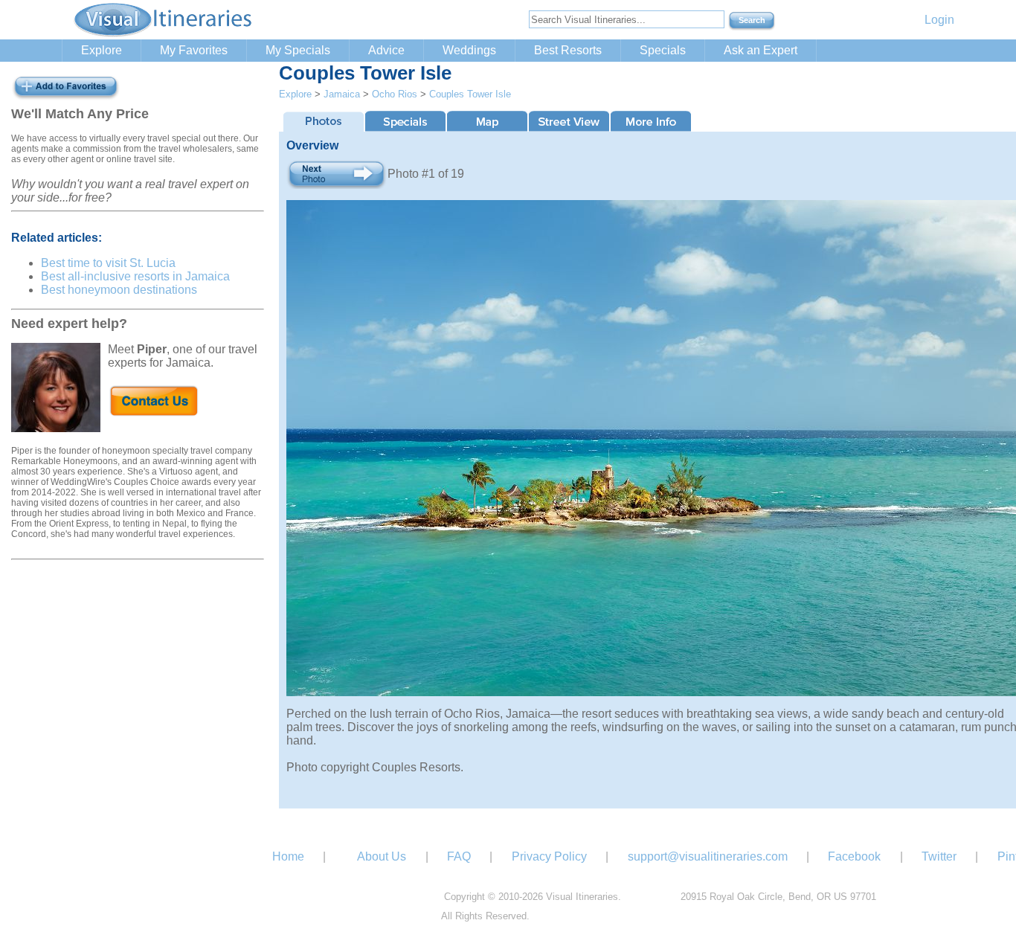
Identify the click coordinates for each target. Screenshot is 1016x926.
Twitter (939, 856)
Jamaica (342, 94)
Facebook (854, 856)
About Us (381, 856)
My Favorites (194, 50)
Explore (101, 50)
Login (939, 19)
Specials (663, 50)
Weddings (469, 50)
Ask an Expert (760, 50)
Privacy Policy (549, 856)
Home (288, 856)
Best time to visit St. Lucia (108, 263)
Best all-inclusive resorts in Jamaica (135, 276)
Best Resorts (568, 50)
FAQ (459, 856)
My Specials (298, 50)
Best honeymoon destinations (119, 289)
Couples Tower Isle (470, 94)
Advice (386, 50)
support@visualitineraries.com (708, 856)
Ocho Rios (394, 94)
